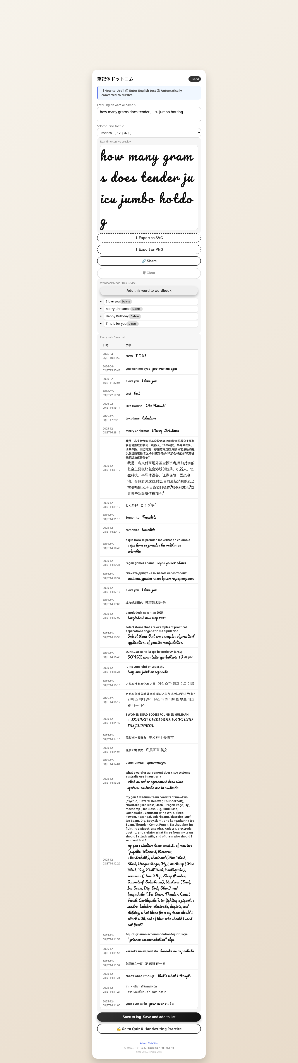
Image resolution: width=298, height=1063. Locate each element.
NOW (129, 356)
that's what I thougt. (140, 976)
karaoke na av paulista (142, 951)
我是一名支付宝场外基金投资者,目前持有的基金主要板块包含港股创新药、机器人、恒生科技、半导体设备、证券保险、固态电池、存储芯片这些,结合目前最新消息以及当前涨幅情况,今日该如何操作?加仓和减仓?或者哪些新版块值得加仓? (160, 449)
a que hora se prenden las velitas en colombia (158, 540)
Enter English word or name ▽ (117, 105)
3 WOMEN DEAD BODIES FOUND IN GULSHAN (157, 715)
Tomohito (132, 518)
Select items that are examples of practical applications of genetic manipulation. (156, 629)
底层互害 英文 (134, 750)
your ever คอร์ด (136, 1004)
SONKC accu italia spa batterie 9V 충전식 (154, 652)
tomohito (132, 530)
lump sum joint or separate (145, 667)
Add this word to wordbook (149, 290)
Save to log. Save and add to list (149, 1017)
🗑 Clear (149, 273)
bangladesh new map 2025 (144, 613)
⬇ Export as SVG (149, 238)
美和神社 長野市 (136, 738)
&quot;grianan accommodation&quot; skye (157, 934)
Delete (126, 301)
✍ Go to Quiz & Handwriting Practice (149, 1028)
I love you (132, 381)
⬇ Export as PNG (149, 249)
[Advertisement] (149, 34)
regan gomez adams (140, 563)
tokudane (133, 418)
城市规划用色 (134, 603)
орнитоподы (135, 762)
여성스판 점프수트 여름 (140, 684)
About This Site (149, 1043)
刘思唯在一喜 (134, 964)
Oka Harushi (134, 406)
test (128, 394)
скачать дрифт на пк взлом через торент (156, 573)
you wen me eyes (138, 369)
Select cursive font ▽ (110, 126)
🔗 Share (149, 261)
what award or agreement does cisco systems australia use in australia (158, 774)
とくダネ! (132, 505)
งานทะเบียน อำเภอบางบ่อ (141, 986)
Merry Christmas (137, 431)
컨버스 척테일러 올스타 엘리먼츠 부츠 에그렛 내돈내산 (160, 694)
